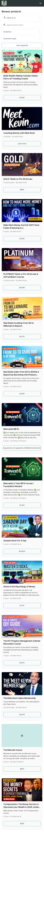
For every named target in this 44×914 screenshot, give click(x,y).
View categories (22, 45)
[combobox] (22, 18)
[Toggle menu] (40, 3)
